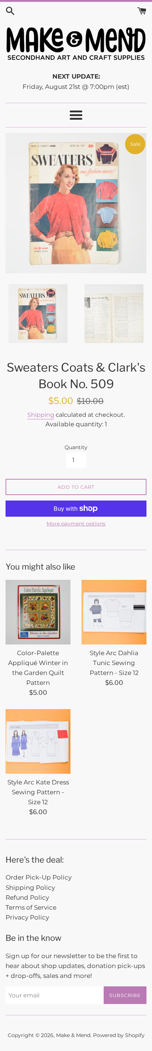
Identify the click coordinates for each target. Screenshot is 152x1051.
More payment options (76, 523)
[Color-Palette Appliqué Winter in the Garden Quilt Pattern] (38, 612)
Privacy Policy (27, 917)
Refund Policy (27, 897)
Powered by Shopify (119, 1035)
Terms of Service (31, 907)
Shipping (40, 414)
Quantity (76, 447)
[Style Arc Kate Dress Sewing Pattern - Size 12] (38, 741)
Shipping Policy (30, 887)
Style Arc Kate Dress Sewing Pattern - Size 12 (38, 792)
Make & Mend (73, 1035)
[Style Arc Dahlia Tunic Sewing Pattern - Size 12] (114, 612)
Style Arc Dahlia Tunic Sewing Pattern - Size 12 (114, 662)
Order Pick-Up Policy (39, 877)
